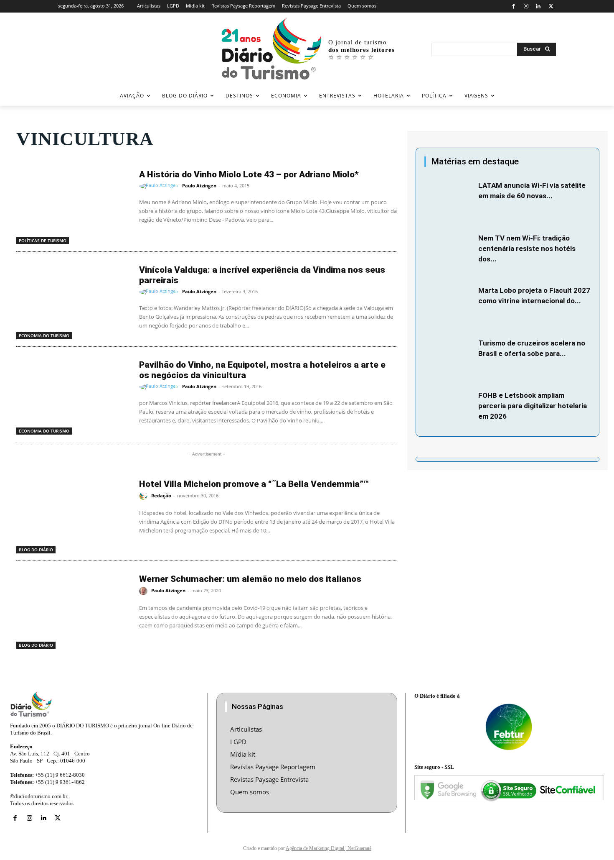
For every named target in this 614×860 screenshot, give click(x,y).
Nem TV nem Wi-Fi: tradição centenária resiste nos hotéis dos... (527, 248)
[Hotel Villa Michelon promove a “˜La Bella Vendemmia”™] (73, 514)
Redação (161, 495)
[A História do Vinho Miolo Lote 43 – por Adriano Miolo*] (73, 204)
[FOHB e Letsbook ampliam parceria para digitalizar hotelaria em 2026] (449, 407)
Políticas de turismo (42, 240)
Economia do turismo (44, 335)
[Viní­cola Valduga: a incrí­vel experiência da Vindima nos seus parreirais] (73, 299)
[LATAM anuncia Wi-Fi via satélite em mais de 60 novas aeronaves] (449, 197)
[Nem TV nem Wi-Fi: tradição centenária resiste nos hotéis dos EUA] (449, 250)
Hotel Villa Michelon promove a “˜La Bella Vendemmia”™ (254, 484)
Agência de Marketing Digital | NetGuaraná (328, 848)
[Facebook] (513, 6)
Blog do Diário (36, 550)
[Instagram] (526, 6)
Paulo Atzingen (199, 185)
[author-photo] (160, 186)
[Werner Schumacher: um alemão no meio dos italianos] (73, 608)
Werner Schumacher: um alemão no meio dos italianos (250, 579)
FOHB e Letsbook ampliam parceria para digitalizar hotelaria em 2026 (532, 405)
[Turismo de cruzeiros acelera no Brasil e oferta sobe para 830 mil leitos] (449, 355)
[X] (550, 6)
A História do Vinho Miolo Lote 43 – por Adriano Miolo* (249, 174)
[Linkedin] (538, 6)
